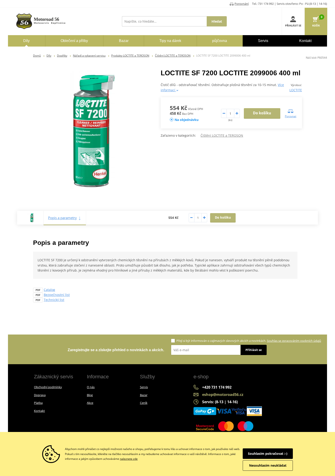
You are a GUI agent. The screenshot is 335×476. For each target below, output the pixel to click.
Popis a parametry (62, 217)
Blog (90, 395)
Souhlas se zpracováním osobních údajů (294, 341)
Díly (48, 56)
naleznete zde (129, 459)
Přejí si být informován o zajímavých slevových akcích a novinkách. (248, 341)
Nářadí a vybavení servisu (89, 56)
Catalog (49, 290)
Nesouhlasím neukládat (267, 465)
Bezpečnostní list (57, 295)
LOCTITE (295, 90)
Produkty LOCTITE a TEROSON (130, 56)
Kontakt (39, 411)
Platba (38, 403)
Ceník (143, 403)
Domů (37, 56)
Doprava (40, 395)
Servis (144, 387)
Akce (90, 403)
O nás (91, 387)
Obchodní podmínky (48, 387)
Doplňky (62, 56)
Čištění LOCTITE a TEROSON (173, 56)
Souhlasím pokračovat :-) (267, 453)
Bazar (143, 395)
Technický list (54, 300)
